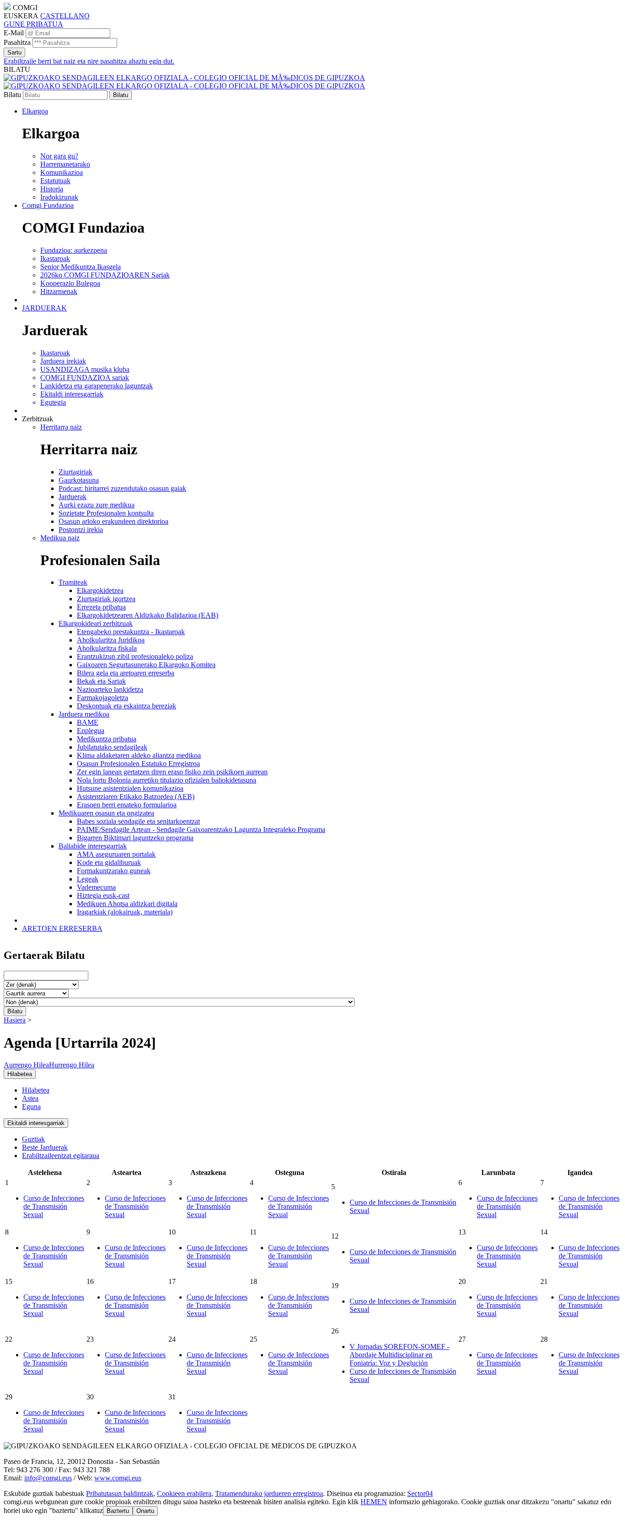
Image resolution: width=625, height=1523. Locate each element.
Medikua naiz (60, 538)
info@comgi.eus (48, 1478)
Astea (30, 1098)
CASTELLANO (65, 16)
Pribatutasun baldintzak (119, 1493)
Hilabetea (35, 1090)
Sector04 (420, 1493)
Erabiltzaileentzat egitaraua (60, 1155)
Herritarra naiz (61, 427)
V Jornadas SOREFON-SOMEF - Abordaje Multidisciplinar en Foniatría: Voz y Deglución (399, 1355)
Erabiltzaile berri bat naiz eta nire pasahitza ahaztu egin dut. (89, 61)
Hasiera (15, 1020)
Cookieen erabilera (184, 1493)
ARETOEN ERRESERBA (62, 928)
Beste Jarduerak (45, 1147)
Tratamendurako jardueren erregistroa (269, 1493)
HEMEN (374, 1502)
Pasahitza (17, 42)
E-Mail (14, 33)
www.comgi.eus (117, 1478)
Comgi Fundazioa (48, 205)
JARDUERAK (44, 308)
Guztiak (33, 1139)
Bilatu (12, 94)
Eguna (31, 1106)
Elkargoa (35, 111)
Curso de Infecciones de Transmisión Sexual (53, 1206)
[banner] (184, 82)
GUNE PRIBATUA (33, 24)
